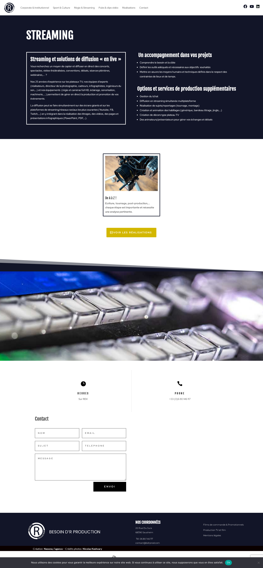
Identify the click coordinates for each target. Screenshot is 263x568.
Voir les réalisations (132, 232)
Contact (143, 7)
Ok (228, 562)
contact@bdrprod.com (147, 543)
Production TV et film (214, 530)
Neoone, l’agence (53, 548)
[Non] (258, 562)
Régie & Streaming (84, 7)
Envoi (109, 486)
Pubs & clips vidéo (108, 7)
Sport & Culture (61, 7)
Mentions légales (212, 535)
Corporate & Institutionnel (34, 7)
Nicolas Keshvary (92, 548)
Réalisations (128, 7)
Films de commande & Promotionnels (223, 524)
